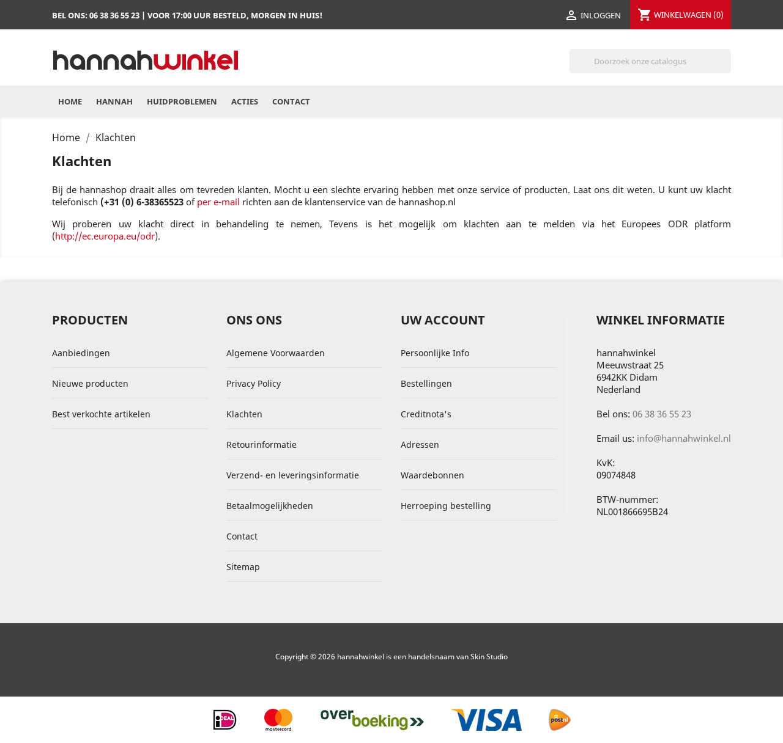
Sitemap (243, 567)
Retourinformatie (261, 444)
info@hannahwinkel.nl (684, 438)
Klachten (244, 414)
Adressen (420, 444)
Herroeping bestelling (446, 505)
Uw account (443, 320)
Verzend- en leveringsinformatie (292, 475)
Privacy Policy (253, 383)
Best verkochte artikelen (101, 414)
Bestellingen (426, 383)
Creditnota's (426, 414)
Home (70, 101)
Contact (291, 101)
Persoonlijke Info (435, 353)
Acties (244, 101)
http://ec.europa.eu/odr (105, 236)
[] (726, 69)
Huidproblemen (182, 101)
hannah (114, 101)
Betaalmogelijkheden (269, 505)
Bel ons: (95, 15)
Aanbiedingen (81, 353)
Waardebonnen (432, 475)
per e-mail (218, 202)
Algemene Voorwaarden (275, 353)
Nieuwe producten (90, 383)
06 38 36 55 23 (662, 414)
